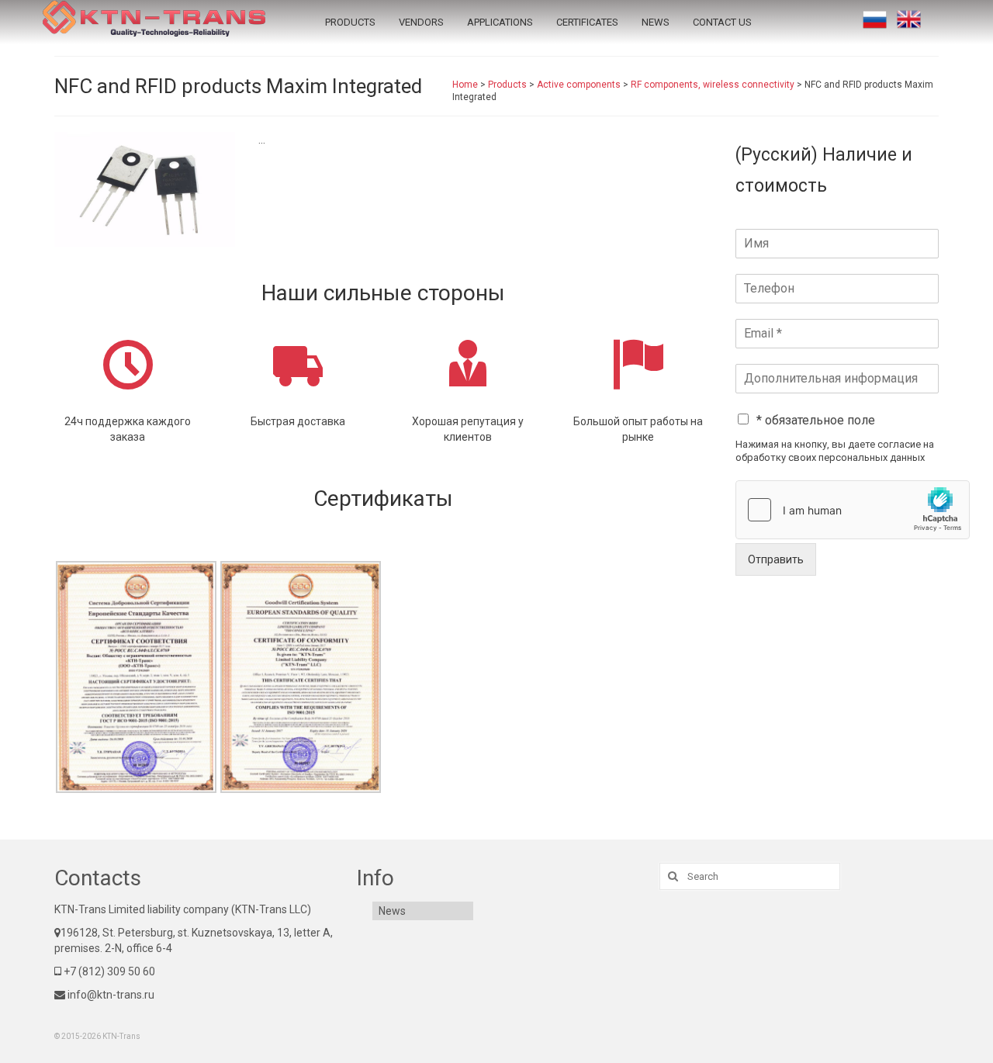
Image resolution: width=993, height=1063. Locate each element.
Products (350, 22)
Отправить (776, 559)
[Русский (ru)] (875, 19)
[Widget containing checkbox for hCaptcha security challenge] (852, 509)
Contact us (722, 22)
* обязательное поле (815, 420)
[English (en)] (909, 19)
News (655, 22)
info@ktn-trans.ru (109, 995)
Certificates (587, 22)
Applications (500, 22)
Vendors (421, 22)
